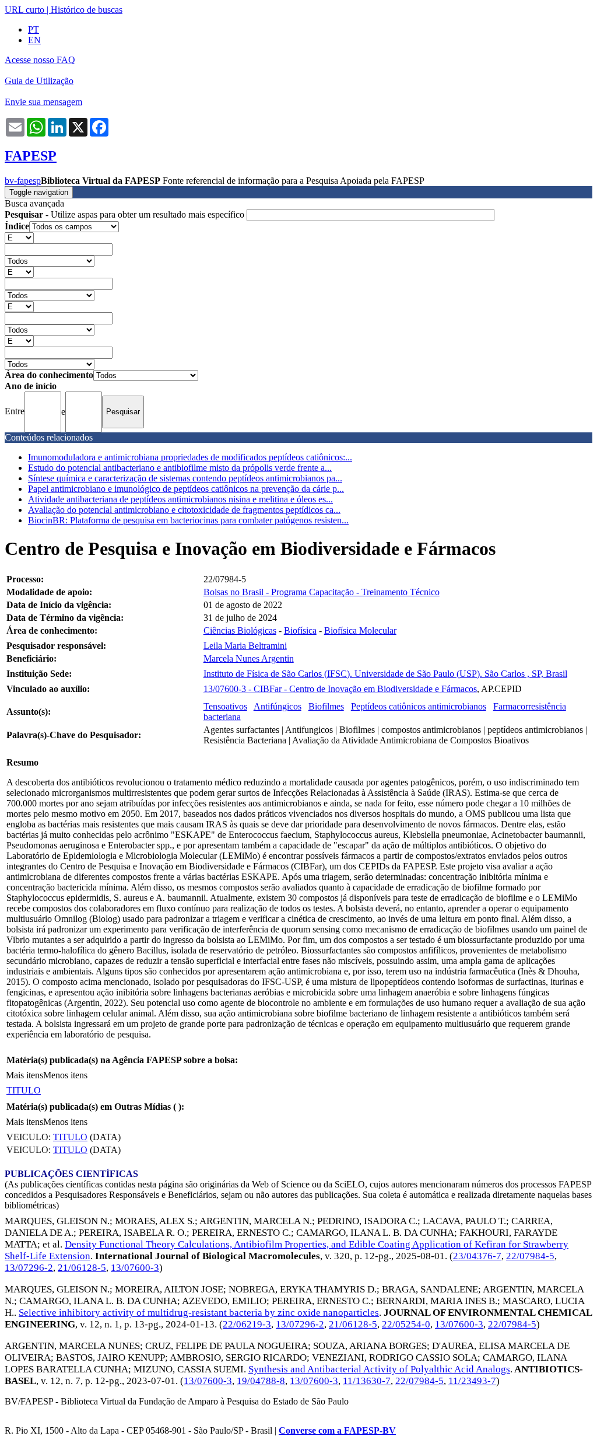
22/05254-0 (406, 1324)
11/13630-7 (367, 1380)
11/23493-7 (472, 1380)
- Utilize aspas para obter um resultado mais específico (126, 214)
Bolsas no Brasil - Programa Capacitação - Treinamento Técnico (321, 592)
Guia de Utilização (39, 81)
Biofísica (300, 630)
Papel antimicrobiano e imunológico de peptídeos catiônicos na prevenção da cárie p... (186, 489)
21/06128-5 (82, 1267)
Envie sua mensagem (43, 102)
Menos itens (65, 1075)
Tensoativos (225, 706)
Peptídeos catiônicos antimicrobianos (418, 706)
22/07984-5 (530, 1256)
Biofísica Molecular (360, 630)
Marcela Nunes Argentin (248, 658)
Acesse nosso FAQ (40, 60)
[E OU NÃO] (19, 237)
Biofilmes (326, 706)
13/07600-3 (135, 1267)
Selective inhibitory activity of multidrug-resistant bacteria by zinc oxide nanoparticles (199, 1312)
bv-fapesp (23, 181)
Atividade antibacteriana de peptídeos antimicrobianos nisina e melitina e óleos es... (180, 499)
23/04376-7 (477, 1256)
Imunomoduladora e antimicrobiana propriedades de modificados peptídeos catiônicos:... (190, 457)
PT (33, 29)
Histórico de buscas (86, 10)
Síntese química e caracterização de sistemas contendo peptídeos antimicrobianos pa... (185, 478)
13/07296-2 (29, 1267)
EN (34, 40)
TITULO (23, 1090)
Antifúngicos (277, 706)
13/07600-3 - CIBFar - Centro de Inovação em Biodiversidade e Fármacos (340, 689)
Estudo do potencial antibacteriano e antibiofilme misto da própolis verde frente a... (180, 468)
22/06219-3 (247, 1324)
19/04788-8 (261, 1380)
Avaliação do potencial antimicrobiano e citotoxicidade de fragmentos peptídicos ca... (184, 510)
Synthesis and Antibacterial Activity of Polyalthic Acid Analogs (379, 1369)
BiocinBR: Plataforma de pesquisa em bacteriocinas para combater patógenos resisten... (188, 520)
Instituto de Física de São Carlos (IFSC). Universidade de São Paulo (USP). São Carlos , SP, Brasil (385, 674)
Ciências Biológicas (239, 630)
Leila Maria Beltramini (245, 646)
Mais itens (24, 1075)
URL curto (24, 10)
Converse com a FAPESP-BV (337, 1430)
